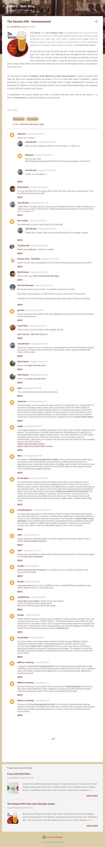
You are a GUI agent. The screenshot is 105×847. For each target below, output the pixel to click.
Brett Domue (23, 187)
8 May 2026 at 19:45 (32, 582)
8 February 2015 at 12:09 (38, 375)
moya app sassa (24, 585)
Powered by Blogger (54, 837)
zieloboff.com (63, 628)
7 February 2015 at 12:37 (39, 344)
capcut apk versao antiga (28, 601)
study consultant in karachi (35, 541)
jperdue (20, 310)
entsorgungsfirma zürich (44, 704)
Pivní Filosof (23, 361)
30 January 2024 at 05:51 (33, 426)
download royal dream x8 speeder (31, 570)
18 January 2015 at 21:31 (36, 134)
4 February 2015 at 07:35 (47, 170)
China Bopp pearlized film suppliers (44, 459)
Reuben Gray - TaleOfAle (28, 259)
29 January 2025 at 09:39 (38, 478)
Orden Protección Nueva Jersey (30, 444)
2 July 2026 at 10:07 (42, 662)
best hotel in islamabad (33, 556)
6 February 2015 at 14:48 (39, 272)
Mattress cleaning (25, 662)
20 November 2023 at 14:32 (37, 401)
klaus (19, 388)
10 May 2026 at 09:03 (38, 597)
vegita (20, 426)
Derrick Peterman (25, 285)
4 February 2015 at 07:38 (47, 229)
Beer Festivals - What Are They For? (32, 334)
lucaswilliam (22, 637)
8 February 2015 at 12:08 (38, 362)
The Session (32, 119)
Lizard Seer (22, 326)
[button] (96, 21)
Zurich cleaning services (44, 666)
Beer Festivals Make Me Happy (46, 276)
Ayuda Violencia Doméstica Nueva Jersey (34, 446)
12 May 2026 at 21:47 (32, 615)
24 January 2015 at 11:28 (39, 203)
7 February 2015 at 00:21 (38, 326)
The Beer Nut (23, 245)
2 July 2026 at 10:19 (42, 701)
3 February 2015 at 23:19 (37, 221)
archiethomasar (24, 510)
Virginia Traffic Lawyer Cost (41, 646)
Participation (18, 119)
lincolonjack (22, 478)
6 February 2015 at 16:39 (43, 285)
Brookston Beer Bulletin (86, 45)
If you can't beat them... (19, 773)
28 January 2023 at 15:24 (32, 388)
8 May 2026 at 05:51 (32, 566)
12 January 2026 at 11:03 (32, 550)
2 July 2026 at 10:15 (42, 683)
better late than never (37, 365)
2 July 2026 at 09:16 (36, 638)
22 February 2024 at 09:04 (32, 456)
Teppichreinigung (73, 686)
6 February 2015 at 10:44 (39, 246)
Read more (92, 796)
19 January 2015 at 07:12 (47, 142)
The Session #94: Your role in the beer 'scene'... (32, 803)
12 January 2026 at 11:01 (32, 535)
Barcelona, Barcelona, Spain (32, 124)
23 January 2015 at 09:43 (39, 187)
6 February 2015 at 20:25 (34, 310)
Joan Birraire (31, 142)
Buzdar (20, 581)
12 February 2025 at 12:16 (42, 510)
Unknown (21, 134)
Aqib (19, 535)
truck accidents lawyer (83, 417)
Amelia (20, 566)
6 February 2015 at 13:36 (50, 259)
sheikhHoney (23, 597)
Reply (20, 182)
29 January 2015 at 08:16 (43, 155)
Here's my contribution (26, 249)
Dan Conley (22, 220)
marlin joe (21, 401)
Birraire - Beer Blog (21, 6)
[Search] (101, 6)
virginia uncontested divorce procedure (72, 491)
